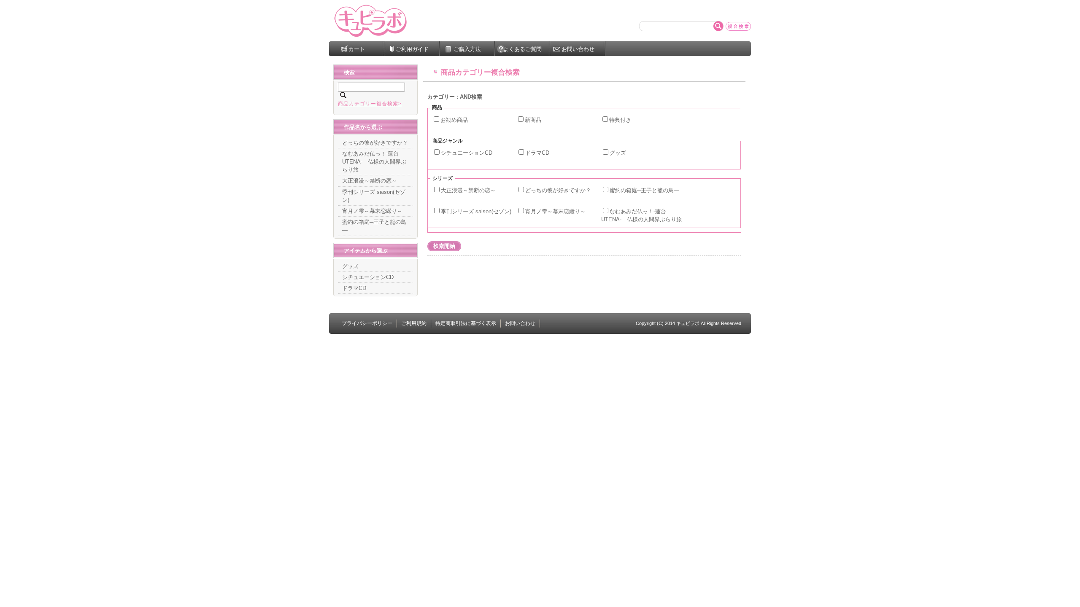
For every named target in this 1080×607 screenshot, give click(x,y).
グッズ (618, 153)
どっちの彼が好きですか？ (558, 190)
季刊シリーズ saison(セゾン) (476, 211)
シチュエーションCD (466, 153)
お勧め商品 (454, 120)
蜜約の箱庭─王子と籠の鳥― (644, 190)
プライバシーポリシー (367, 323)
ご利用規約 (414, 323)
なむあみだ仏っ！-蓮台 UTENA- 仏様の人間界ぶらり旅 (374, 161)
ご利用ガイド (412, 49)
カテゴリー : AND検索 (454, 97)
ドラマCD (537, 153)
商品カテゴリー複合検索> (370, 104)
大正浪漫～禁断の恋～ (468, 190)
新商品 (533, 120)
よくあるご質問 (522, 49)
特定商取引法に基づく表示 (465, 323)
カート (356, 49)
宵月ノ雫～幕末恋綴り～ (555, 211)
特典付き (620, 120)
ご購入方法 (467, 49)
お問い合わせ (578, 49)
